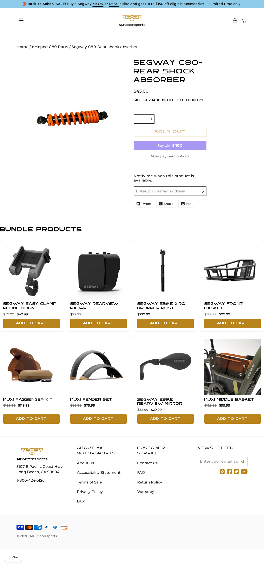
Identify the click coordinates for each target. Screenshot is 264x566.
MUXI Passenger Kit (28, 399)
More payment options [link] (170, 156)
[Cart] (244, 20)
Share (169, 204)
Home (22, 47)
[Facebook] (229, 471)
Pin (189, 204)
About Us (85, 463)
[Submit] (243, 461)
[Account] (235, 20)
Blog (81, 501)
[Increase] (151, 119)
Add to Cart (31, 323)
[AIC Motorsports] (132, 20)
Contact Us (147, 463)
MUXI (114, 4)
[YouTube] (244, 471)
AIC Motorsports (43, 536)
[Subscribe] (201, 191)
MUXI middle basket (229, 399)
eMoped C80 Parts (50, 47)
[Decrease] (137, 119)
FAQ (141, 472)
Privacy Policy (90, 491)
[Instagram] (222, 471)
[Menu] (21, 20)
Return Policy (149, 482)
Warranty (145, 491)
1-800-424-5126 (30, 480)
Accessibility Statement (98, 472)
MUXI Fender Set (91, 399)
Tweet (146, 204)
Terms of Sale (89, 482)
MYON (98, 4)
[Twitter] (236, 471)
